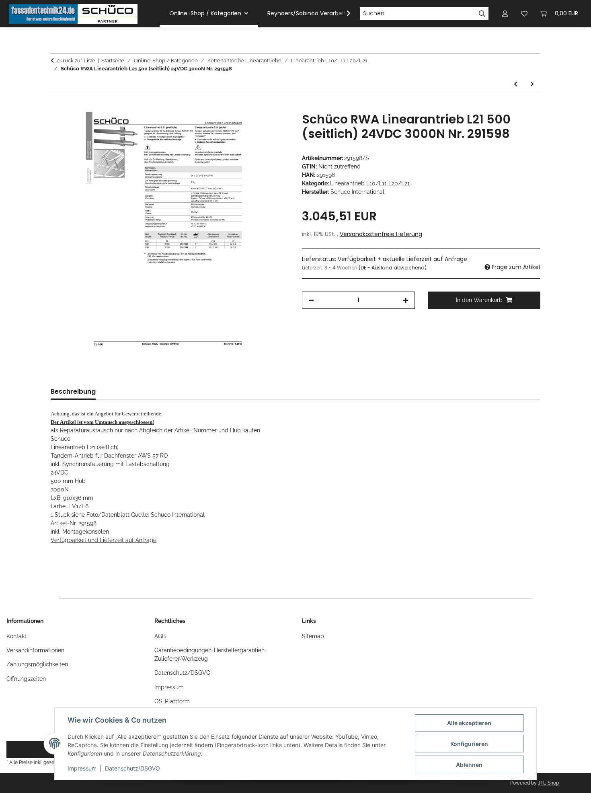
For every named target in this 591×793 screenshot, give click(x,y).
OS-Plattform (172, 701)
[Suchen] (482, 14)
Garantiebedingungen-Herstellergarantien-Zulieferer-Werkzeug (210, 654)
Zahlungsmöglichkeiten (37, 664)
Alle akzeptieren (469, 722)
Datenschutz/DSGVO (132, 768)
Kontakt (16, 636)
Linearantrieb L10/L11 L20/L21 (370, 183)
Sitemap (313, 636)
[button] (343, 13)
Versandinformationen (35, 650)
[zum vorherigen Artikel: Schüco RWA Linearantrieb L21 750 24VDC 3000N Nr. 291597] (515, 84)
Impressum (82, 768)
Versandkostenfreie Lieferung (381, 234)
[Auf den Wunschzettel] (272, 127)
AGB (160, 636)
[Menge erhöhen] (406, 300)
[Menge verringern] (311, 300)
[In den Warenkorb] (57, 107)
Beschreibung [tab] (73, 391)
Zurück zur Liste (75, 61)
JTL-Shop (548, 783)
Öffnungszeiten (26, 679)
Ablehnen (469, 764)
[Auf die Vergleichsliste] (251, 127)
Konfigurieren (469, 743)
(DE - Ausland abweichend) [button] (393, 267)
